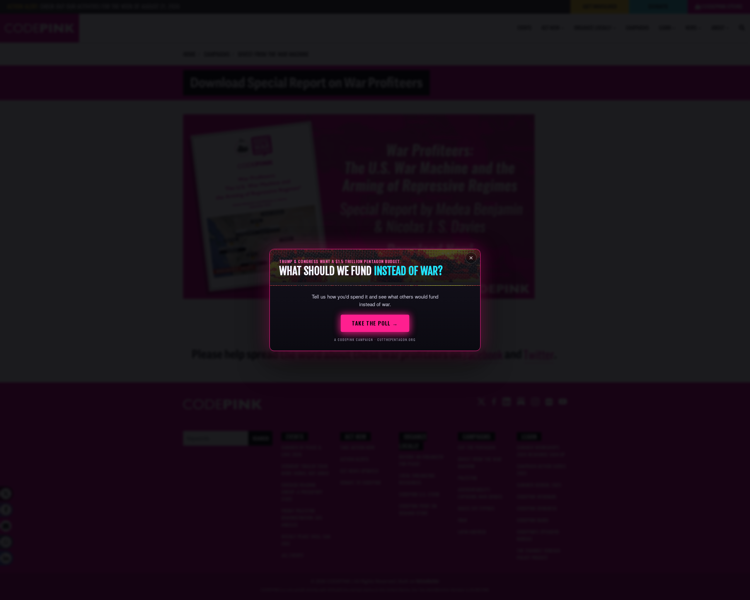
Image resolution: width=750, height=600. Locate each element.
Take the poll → (375, 323)
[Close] (471, 257)
